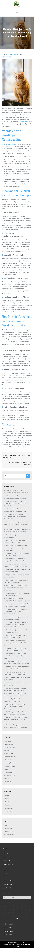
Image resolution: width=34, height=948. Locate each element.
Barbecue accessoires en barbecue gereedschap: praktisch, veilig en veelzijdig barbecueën (16, 503)
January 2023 (9, 772)
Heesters (7, 802)
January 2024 (9, 763)
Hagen (7, 798)
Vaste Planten (9, 811)
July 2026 (8, 741)
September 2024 (10, 756)
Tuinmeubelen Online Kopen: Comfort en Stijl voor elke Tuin (16, 456)
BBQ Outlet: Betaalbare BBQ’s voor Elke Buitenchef (19, 463)
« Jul (16, 918)
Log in (7, 825)
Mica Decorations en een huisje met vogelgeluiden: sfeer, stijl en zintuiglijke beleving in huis (15, 516)
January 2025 (9, 753)
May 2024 (8, 760)
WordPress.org (9, 834)
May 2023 (8, 769)
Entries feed (8, 828)
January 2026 (9, 744)
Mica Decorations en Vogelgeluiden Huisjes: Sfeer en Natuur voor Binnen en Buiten (15, 656)
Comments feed (9, 831)
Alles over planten (9, 924)
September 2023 (10, 766)
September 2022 (10, 775)
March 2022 (8, 781)
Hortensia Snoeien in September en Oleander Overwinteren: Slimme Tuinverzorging (15, 706)
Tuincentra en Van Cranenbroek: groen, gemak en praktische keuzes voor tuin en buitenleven (16, 588)
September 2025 (10, 747)
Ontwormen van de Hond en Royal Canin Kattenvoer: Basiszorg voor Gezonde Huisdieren (16, 719)
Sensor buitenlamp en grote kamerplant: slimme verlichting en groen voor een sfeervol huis (16, 524)
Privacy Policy (8, 934)
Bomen (7, 795)
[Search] (28, 476)
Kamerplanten (9, 805)
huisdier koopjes (24, 121)
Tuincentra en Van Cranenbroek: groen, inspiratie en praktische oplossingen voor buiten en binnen (16, 548)
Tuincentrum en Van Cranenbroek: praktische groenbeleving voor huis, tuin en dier (16, 643)
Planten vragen (8, 931)
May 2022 (8, 778)
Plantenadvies (6, 57)
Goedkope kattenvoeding (9, 144)
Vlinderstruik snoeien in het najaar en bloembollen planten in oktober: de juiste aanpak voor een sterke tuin (15, 611)
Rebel (7, 54)
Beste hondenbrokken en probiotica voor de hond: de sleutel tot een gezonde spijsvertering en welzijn (16, 624)
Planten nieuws (8, 927)
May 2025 (8, 750)
